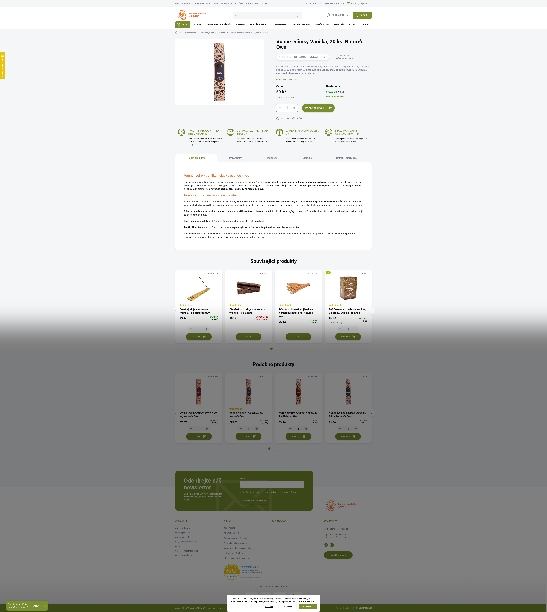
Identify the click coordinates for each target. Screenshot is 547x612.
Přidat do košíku (315, 108)
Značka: (344, 58)
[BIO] (348, 288)
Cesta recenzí (229, 528)
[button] (271, 349)
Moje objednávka (202, 3)
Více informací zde (305, 601)
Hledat (299, 15)
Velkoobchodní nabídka (234, 553)
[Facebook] (326, 544)
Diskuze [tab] (307, 157)
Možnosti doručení (335, 97)
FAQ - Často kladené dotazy (246, 3)
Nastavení (269, 606)
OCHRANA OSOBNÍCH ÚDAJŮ (273, 586)
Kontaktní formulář (338, 555)
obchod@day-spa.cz (339, 529)
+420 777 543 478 (339, 535)
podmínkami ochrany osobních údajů (283, 492)
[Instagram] (332, 544)
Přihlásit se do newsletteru (254, 501)
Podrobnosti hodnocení (318, 57)
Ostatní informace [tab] (346, 157)
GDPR (264, 3)
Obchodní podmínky (184, 555)
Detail (248, 336)
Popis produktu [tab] (196, 157)
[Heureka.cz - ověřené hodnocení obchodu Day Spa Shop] (245, 571)
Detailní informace (285, 79)
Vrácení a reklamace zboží (186, 551)
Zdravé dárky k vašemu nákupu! (238, 558)
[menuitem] (182, 24)
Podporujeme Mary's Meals (235, 538)
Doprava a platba (221, 3)
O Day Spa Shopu (231, 533)
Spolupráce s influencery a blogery (239, 548)
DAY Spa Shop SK (183, 3)
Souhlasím (309, 606)
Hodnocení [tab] (272, 157)
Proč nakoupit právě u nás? (236, 543)
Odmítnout (287, 606)
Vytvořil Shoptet (343, 608)
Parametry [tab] (235, 157)
